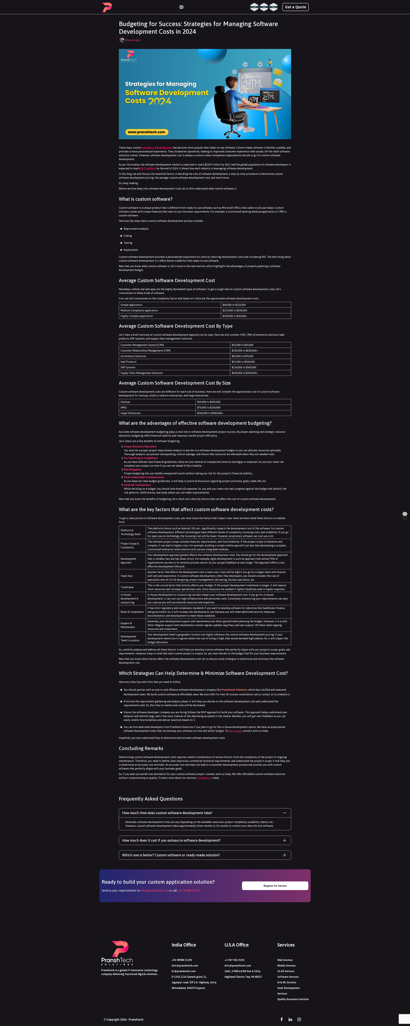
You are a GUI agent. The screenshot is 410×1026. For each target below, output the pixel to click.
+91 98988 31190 (189, 890)
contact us (204, 777)
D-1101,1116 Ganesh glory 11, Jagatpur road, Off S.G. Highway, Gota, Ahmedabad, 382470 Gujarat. (194, 982)
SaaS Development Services (288, 991)
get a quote (235, 730)
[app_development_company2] (274, 7)
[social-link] (281, 1019)
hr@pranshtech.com (184, 971)
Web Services (285, 960)
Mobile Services (286, 965)
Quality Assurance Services (293, 999)
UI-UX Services (285, 971)
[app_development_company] (254, 7)
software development (157, 147)
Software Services (288, 976)
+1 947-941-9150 (234, 960)
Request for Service (275, 885)
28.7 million (148, 168)
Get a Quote (295, 7)
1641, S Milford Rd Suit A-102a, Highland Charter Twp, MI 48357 (243, 974)
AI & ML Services (286, 982)
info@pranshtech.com (154, 890)
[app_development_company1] (264, 7)
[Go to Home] (106, 7)
